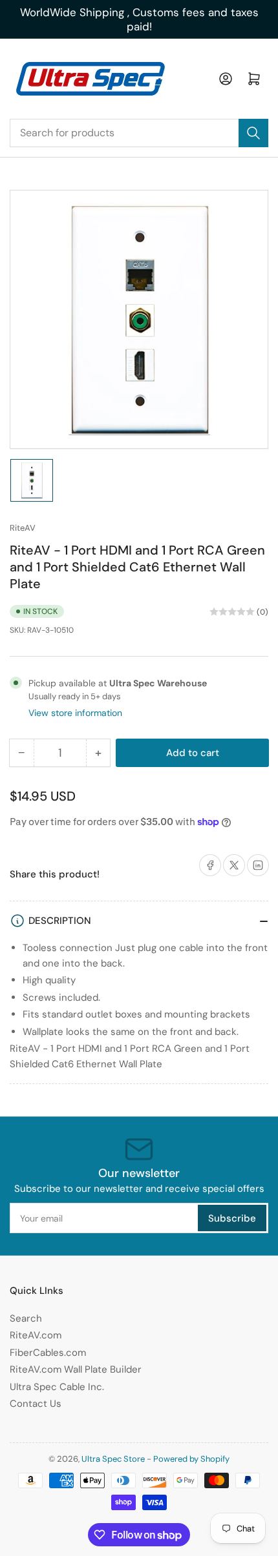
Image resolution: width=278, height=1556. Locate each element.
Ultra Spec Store (113, 1458)
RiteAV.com (35, 1335)
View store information (75, 713)
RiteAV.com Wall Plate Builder (76, 1369)
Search (26, 1318)
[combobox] (139, 133)
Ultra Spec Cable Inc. (57, 1386)
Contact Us (35, 1403)
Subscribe (232, 1218)
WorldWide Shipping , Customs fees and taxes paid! (139, 19)
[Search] (253, 133)
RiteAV (23, 527)
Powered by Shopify (191, 1458)
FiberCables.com (48, 1352)
